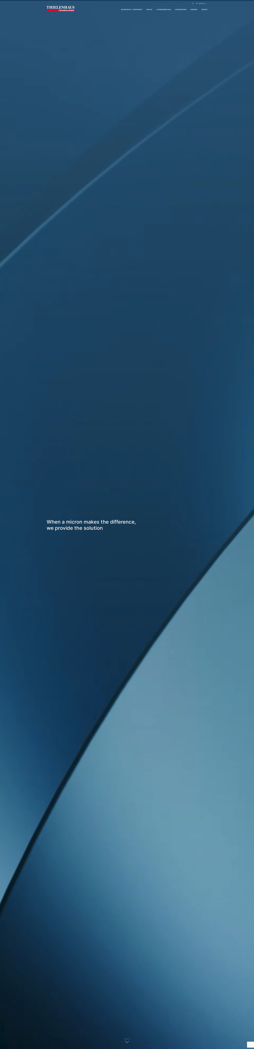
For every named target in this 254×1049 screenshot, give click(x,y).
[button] (201, 3)
